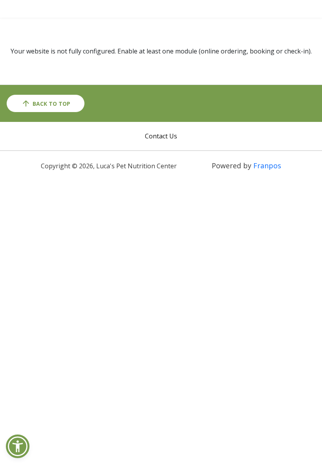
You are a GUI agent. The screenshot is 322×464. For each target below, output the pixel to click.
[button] (17, 446)
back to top (51, 103)
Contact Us (161, 136)
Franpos (267, 165)
